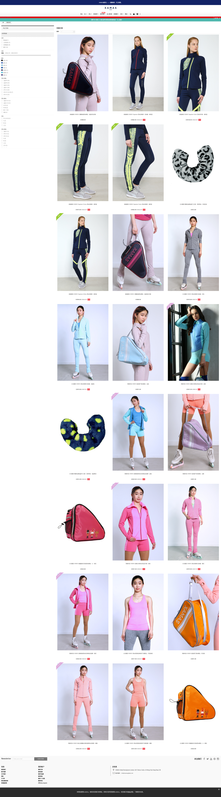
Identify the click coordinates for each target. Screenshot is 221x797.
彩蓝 (5, 67)
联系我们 (3, 769)
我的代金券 (41, 774)
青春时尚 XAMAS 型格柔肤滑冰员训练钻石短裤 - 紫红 (82, 653)
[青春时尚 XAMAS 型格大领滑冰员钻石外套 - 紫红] (138, 522)
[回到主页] (3, 23)
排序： (58, 31)
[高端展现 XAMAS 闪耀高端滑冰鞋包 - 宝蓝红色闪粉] (82, 73)
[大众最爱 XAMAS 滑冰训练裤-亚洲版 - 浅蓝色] (82, 342)
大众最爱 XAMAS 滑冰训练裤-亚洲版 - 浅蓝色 (82, 384)
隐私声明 (130, 792)
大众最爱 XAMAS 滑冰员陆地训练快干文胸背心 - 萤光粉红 (138, 653)
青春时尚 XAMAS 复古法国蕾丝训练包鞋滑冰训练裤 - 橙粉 (83, 743)
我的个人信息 (41, 778)
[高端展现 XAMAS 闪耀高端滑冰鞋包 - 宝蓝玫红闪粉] (138, 252)
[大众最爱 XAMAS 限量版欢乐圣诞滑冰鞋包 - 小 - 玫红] (82, 522)
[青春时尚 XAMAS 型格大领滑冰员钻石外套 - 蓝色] (193, 342)
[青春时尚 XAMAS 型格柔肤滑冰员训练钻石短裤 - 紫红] (82, 612)
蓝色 (5, 63)
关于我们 (3, 774)
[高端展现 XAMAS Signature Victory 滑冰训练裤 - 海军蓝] (82, 162)
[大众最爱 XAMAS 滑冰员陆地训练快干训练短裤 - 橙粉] (138, 701)
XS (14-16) (6, 118)
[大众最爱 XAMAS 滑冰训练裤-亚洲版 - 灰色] (193, 252)
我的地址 (40, 776)
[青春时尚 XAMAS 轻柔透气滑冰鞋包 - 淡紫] (193, 432)
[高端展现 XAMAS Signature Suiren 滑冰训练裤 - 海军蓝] (138, 162)
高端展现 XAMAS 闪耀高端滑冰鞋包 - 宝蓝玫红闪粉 (138, 294)
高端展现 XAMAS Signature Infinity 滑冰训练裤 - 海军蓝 (83, 294)
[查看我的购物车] (138, 14)
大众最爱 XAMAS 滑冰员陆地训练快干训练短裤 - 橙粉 (138, 743)
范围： (3, 53)
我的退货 (40, 771)
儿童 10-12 (6, 100)
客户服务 (3, 771)
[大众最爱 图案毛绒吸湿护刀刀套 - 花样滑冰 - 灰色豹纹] (193, 162)
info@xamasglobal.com (127, 773)
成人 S (5, 110)
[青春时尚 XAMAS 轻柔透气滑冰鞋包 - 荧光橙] (193, 612)
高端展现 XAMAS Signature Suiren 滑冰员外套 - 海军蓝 (193, 114)
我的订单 (40, 769)
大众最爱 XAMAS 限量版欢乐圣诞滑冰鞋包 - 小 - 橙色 (193, 743)
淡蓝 (5, 65)
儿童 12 (6, 87)
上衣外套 (6, 42)
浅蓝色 (5, 72)
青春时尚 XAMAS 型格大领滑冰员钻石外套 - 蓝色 (193, 384)
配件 (5, 47)
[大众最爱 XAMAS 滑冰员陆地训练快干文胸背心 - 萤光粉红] (138, 612)
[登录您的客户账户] (133, 14)
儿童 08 (6, 83)
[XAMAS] (110, 8)
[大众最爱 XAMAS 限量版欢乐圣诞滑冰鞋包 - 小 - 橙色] (193, 701)
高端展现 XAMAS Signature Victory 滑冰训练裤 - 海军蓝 (83, 204)
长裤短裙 (6, 45)
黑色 (5, 60)
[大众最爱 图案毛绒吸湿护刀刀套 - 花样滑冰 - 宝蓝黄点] (82, 432)
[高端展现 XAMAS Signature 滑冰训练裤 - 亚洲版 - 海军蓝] (138, 73)
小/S (5, 145)
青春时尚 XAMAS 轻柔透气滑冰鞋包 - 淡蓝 (138, 384)
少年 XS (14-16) (8, 92)
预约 (2, 776)
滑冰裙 (5, 40)
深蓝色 (5, 70)
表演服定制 (4, 783)
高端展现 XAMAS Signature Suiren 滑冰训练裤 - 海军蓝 (138, 204)
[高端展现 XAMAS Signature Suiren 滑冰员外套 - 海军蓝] (193, 73)
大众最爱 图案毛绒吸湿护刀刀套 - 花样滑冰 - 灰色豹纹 (193, 204)
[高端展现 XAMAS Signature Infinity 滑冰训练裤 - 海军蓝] (82, 252)
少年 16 (6, 94)
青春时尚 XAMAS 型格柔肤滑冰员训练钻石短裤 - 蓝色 (138, 473)
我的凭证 (40, 780)
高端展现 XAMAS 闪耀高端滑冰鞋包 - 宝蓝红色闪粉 (83, 114)
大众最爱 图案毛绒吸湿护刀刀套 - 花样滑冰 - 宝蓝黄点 (82, 473)
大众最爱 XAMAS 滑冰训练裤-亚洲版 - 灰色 (193, 294)
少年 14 (6, 90)
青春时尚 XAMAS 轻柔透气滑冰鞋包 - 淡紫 (193, 473)
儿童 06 (6, 80)
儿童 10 (6, 85)
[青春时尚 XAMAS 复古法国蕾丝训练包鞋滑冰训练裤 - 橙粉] (82, 701)
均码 (5, 112)
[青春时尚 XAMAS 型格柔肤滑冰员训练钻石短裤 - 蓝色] (138, 432)
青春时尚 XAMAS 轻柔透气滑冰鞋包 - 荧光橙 (193, 653)
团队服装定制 (4, 780)
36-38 (5, 107)
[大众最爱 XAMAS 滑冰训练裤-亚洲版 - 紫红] (193, 522)
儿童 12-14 (6, 103)
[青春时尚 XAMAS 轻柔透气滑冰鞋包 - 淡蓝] (138, 342)
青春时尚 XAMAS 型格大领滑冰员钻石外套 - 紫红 (138, 563)
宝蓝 (5, 75)
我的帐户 (41, 767)
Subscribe (40, 759)
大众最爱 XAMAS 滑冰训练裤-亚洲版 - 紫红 (193, 563)
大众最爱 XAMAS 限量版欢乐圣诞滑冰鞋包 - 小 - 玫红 (82, 563)
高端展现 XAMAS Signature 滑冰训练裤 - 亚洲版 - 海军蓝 (138, 114)
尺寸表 (3, 778)
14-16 (5, 105)
